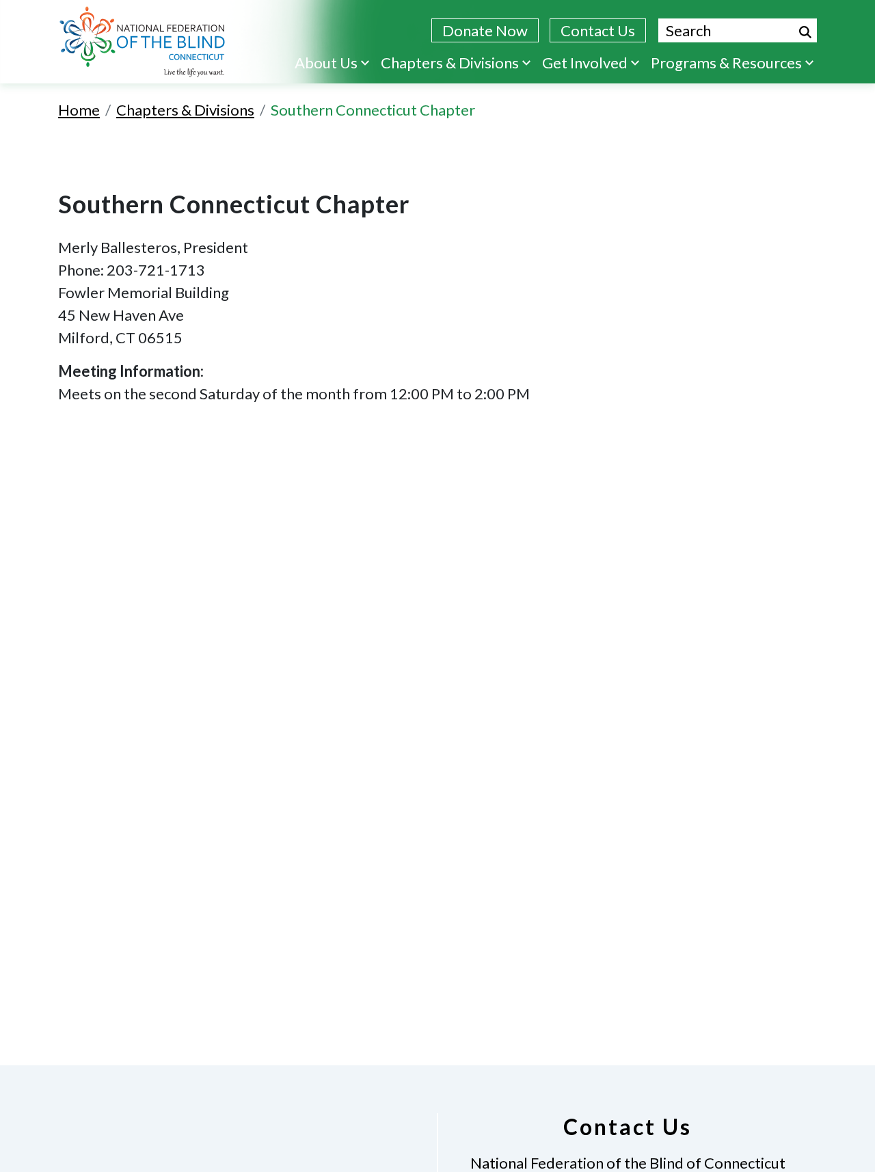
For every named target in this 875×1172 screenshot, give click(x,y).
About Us (326, 62)
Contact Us (598, 30)
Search (805, 32)
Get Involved (585, 62)
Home (79, 110)
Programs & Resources (726, 62)
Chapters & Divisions (450, 62)
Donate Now (485, 30)
